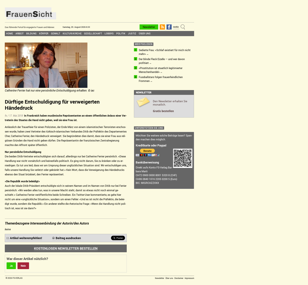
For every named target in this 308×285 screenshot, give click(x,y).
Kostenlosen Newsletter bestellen (66, 248)
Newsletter (149, 27)
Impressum (189, 278)
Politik (120, 33)
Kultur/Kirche (72, 33)
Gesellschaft (93, 33)
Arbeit (20, 33)
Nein (23, 265)
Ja (11, 265)
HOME (9, 33)
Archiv (176, 27)
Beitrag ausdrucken (68, 238)
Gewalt (55, 33)
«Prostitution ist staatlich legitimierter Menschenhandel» (160, 70)
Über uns (145, 33)
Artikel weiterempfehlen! (26, 238)
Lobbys (109, 33)
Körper (43, 33)
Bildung (31, 33)
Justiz (132, 33)
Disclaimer (178, 278)
